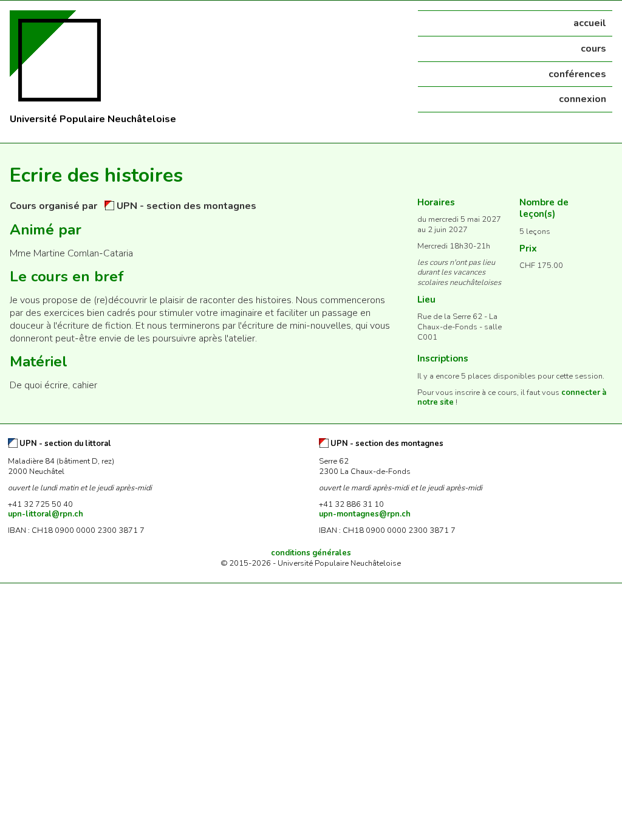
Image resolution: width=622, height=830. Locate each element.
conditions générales (311, 552)
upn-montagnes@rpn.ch (365, 514)
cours (593, 48)
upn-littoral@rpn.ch (45, 514)
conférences (577, 74)
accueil (589, 23)
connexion (582, 99)
